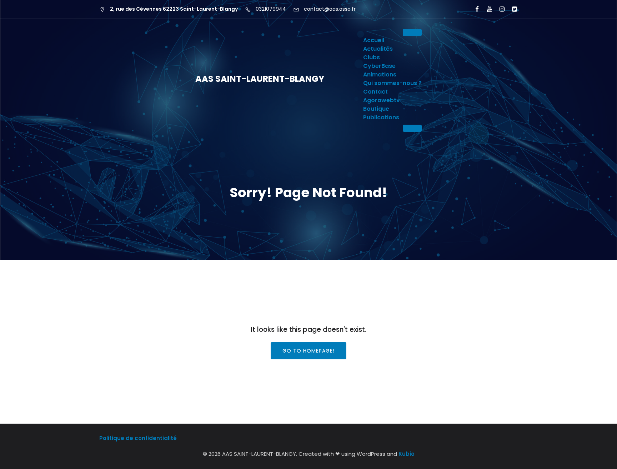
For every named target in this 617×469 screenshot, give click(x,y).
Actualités (378, 49)
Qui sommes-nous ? (392, 83)
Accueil (373, 40)
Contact (375, 92)
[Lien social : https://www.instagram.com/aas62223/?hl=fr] (499, 9)
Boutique (376, 109)
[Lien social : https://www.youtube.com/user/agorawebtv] (486, 9)
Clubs (371, 57)
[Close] (412, 128)
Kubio (406, 454)
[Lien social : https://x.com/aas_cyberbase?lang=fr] (511, 9)
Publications (381, 117)
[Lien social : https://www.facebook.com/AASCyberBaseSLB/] (474, 9)
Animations (379, 74)
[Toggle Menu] (412, 32)
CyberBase (379, 66)
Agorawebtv (381, 100)
